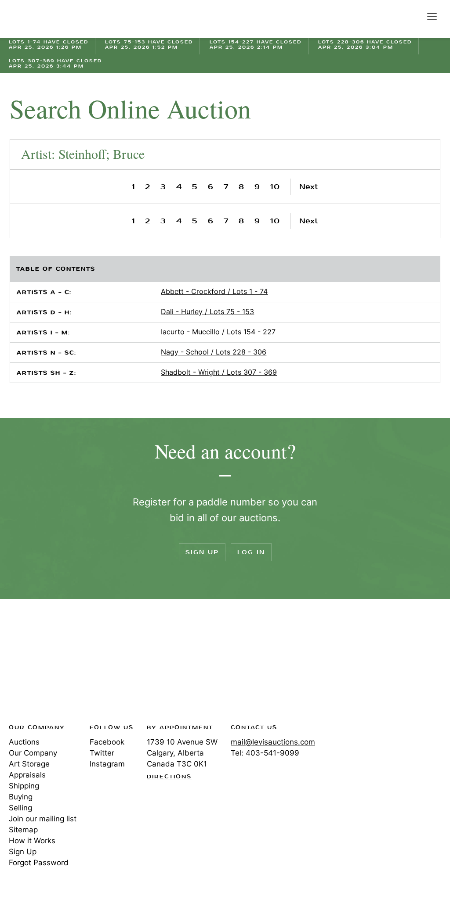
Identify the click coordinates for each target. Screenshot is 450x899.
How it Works (32, 840)
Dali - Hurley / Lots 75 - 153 (207, 311)
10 (275, 186)
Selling (20, 807)
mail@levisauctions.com (273, 742)
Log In (251, 552)
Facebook (107, 742)
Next (308, 186)
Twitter (102, 753)
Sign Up (202, 552)
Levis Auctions (39, 19)
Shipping (24, 785)
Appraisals (27, 774)
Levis (37, 663)
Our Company (33, 753)
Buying (21, 796)
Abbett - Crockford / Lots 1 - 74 (214, 291)
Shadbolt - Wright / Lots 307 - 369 (219, 372)
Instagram (107, 763)
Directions (169, 777)
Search (413, 16)
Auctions (24, 742)
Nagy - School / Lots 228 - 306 (213, 351)
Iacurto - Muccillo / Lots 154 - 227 (218, 331)
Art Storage (29, 763)
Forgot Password (39, 862)
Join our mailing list (42, 818)
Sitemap (23, 829)
